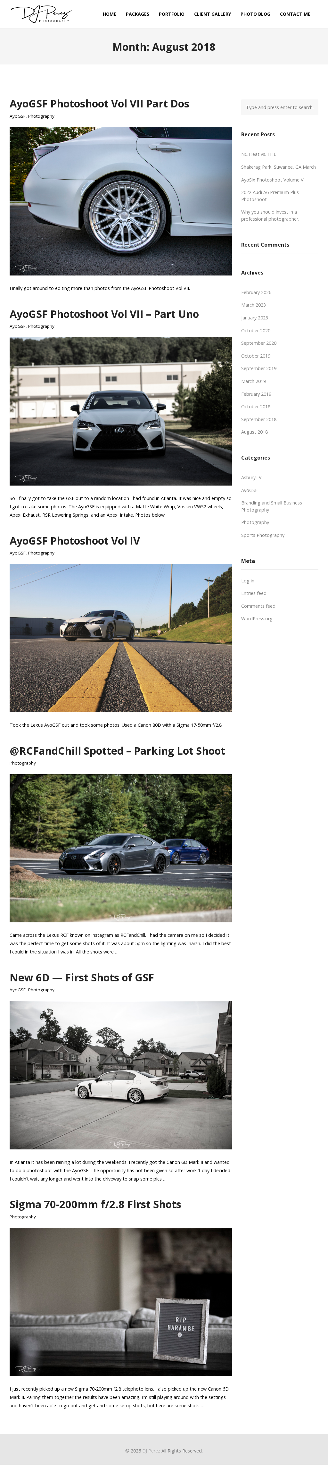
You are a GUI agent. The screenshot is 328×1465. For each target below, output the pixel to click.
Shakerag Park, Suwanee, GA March (278, 167)
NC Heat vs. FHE (258, 154)
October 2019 (255, 356)
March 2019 (253, 381)
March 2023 (253, 305)
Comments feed (258, 606)
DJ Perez (151, 1451)
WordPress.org (257, 618)
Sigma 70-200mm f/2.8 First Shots (95, 1204)
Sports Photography (262, 535)
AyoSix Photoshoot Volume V (272, 180)
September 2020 (258, 343)
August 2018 (254, 432)
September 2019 (258, 368)
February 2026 (256, 292)
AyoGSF (18, 116)
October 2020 (255, 330)
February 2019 (256, 394)
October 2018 (255, 406)
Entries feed (253, 593)
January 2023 (254, 318)
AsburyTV (251, 477)
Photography (41, 116)
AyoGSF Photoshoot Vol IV (75, 540)
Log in (247, 581)
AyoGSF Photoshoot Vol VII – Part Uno (104, 314)
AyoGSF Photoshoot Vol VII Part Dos (99, 103)
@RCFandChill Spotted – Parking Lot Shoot (117, 750)
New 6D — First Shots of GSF (82, 977)
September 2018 (258, 419)
